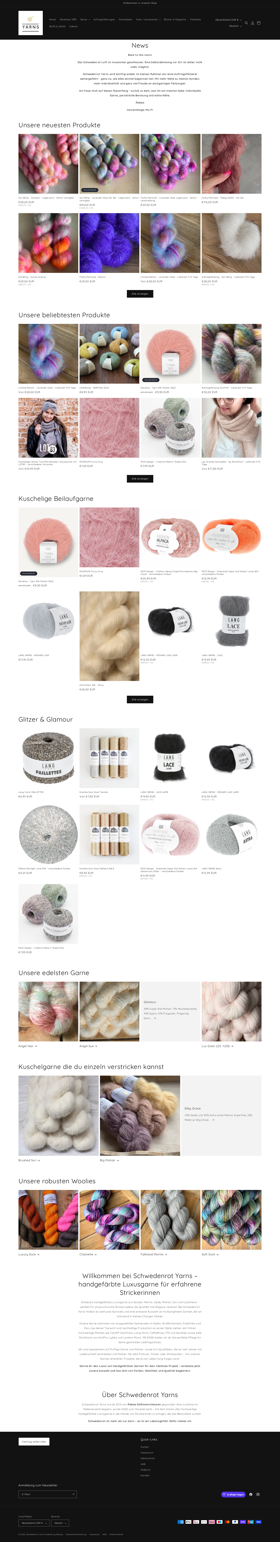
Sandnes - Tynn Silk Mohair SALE (158, 387)
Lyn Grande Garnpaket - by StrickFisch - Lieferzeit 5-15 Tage (231, 463)
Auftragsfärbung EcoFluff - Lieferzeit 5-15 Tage (227, 387)
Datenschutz (148, 1458)
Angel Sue (87, 1046)
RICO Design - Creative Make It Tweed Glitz (163, 461)
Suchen (145, 1447)
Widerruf (146, 1469)
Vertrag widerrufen (34, 1441)
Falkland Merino (152, 1254)
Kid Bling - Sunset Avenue (32, 277)
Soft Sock (208, 1254)
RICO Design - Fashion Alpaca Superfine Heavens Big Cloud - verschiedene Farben (169, 572)
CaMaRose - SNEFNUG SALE (94, 387)
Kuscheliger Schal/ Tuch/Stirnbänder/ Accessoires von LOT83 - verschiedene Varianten (47, 463)
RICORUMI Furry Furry (91, 461)
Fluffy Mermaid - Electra (92, 277)
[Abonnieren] (73, 1494)
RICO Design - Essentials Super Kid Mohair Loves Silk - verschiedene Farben (231, 572)
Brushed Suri (27, 1160)
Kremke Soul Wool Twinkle (94, 792)
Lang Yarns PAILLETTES (31, 792)
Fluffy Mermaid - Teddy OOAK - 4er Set (223, 197)
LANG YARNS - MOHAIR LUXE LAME (159, 655)
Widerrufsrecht (116, 1534)
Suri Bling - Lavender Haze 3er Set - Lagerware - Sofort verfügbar (109, 199)
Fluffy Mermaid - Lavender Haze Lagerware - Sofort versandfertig (169, 199)
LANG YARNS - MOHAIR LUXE (33, 655)
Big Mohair (108, 1160)
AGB (143, 1464)
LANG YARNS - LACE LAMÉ (154, 792)
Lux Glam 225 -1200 (216, 1046)
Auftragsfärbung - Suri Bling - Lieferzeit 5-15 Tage (228, 277)
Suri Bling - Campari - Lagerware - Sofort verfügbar (46, 197)
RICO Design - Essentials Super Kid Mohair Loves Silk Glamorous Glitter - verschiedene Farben (169, 870)
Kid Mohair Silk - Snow (92, 685)
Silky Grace (193, 1108)
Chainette (86, 1254)
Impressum (147, 1452)
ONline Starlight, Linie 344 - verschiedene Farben (44, 868)
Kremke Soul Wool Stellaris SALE (97, 868)
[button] (85, 19)
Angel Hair (26, 1046)
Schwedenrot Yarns (35, 1534)
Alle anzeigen (140, 293)
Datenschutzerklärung (76, 1534)
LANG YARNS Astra (211, 868)
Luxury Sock (27, 1254)
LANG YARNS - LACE (212, 655)
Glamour (150, 1002)
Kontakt (145, 1475)
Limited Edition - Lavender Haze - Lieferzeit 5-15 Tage (169, 277)
